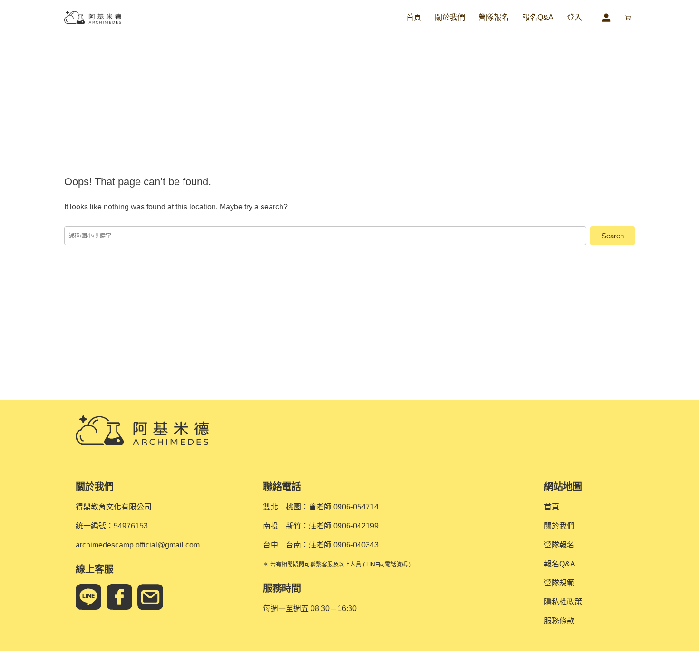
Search (613, 236)
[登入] (606, 17)
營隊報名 (493, 17)
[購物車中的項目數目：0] (628, 17)
